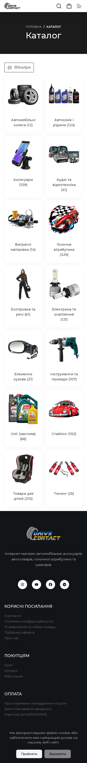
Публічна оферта (19, 632)
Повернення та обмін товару (30, 627)
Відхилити (57, 754)
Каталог (11, 670)
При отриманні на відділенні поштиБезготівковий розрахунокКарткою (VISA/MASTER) (35, 709)
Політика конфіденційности (28, 621)
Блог (8, 665)
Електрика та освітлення (64, 314)
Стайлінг (64, 434)
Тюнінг (64, 493)
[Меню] (79, 6)
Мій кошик (13, 676)
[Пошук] (59, 6)
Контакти (12, 616)
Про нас (11, 638)
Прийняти (29, 754)
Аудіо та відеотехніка (64, 185)
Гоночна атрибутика (64, 249)
